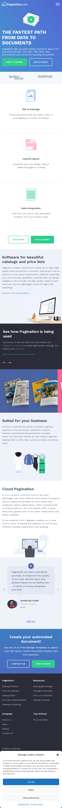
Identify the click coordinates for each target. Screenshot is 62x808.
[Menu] (58, 4)
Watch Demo (43, 664)
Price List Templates (42, 695)
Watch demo (42, 239)
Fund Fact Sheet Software (14, 700)
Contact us (18, 664)
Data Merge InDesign (42, 686)
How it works (14, 62)
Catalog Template (41, 700)
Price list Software (10, 691)
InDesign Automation (43, 691)
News (4, 724)
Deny (31, 790)
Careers (5, 729)
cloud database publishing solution (21, 495)
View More (18, 239)
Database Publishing (11, 704)
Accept (31, 782)
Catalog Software (10, 686)
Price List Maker (40, 720)
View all (31, 621)
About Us (6, 720)
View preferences (31, 798)
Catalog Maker (22, 293)
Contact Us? (8, 733)
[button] (57, 754)
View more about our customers (19, 354)
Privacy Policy (37, 804)
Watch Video (41, 62)
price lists (20, 349)
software (12, 345)
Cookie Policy (24, 804)
